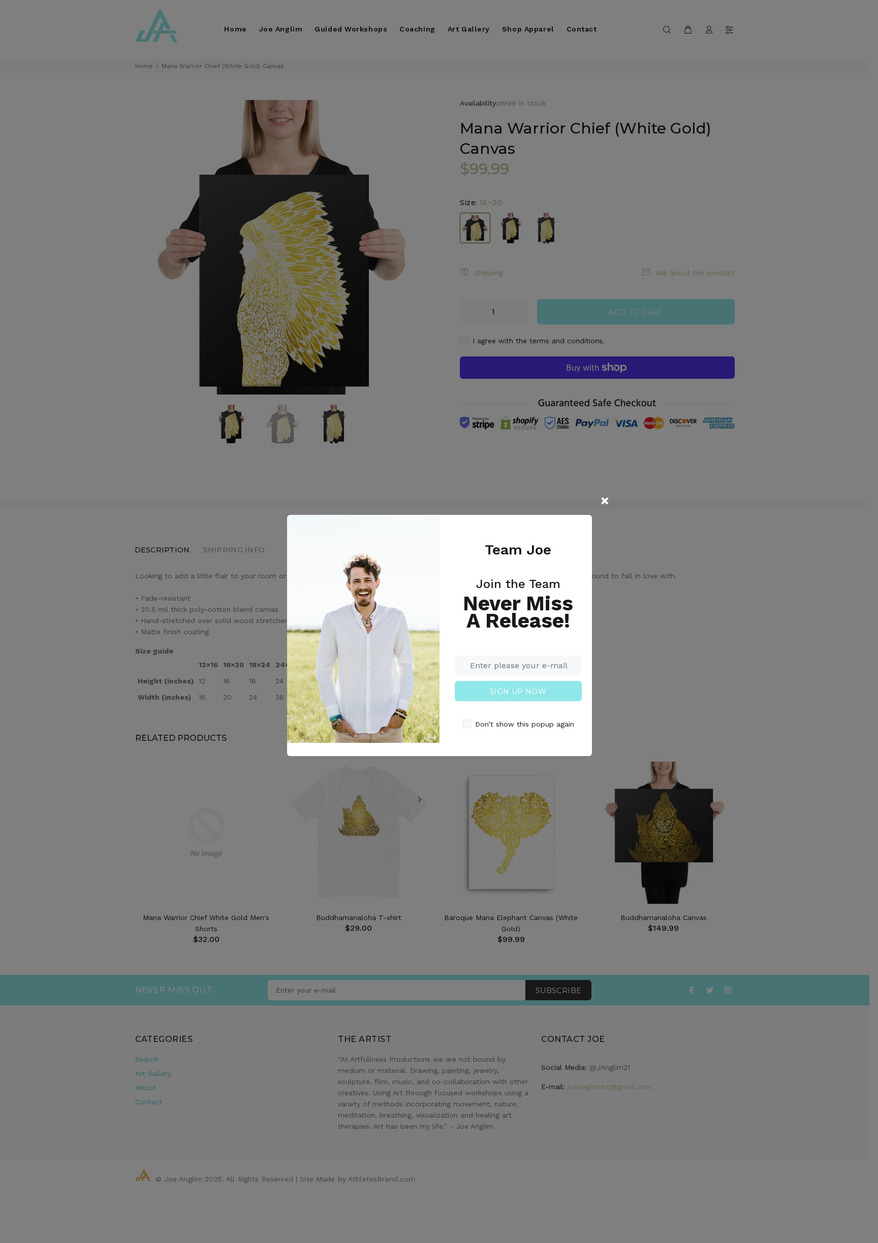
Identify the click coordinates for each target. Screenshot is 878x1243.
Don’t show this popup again (524, 724)
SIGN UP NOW (518, 691)
